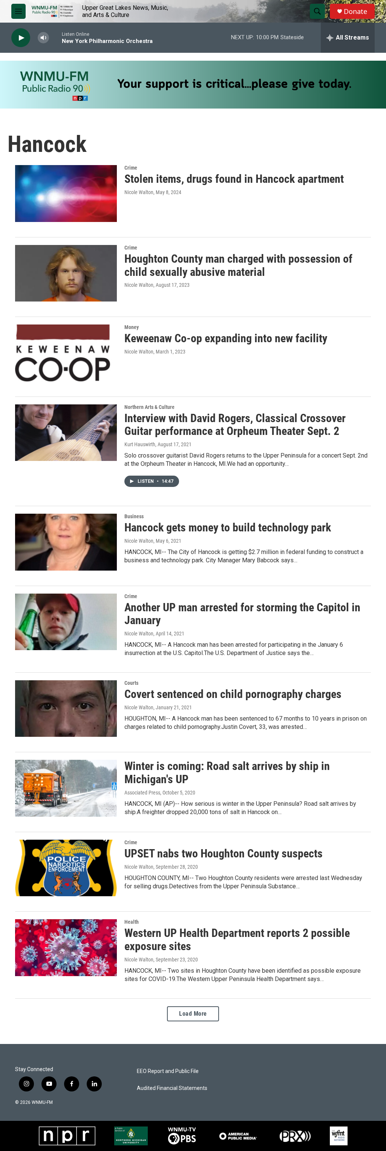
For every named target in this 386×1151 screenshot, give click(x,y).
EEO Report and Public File (168, 1071)
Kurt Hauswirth (139, 444)
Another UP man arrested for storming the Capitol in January (242, 614)
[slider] (55, 37)
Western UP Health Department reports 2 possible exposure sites (237, 939)
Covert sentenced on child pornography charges (233, 694)
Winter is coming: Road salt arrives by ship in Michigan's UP (227, 772)
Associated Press (142, 793)
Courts (131, 683)
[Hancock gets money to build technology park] (66, 542)
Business (134, 516)
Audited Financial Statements (172, 1088)
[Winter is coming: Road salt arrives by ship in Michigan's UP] (66, 788)
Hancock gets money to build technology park (227, 527)
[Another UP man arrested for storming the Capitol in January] (66, 622)
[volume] (43, 37)
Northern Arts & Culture (149, 407)
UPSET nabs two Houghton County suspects (223, 853)
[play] (21, 38)
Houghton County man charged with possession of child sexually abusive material (238, 265)
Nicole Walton (138, 192)
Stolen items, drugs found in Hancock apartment (234, 178)
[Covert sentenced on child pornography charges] (66, 708)
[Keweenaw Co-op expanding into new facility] (66, 352)
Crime (130, 168)
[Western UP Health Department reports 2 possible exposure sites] (66, 947)
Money (131, 327)
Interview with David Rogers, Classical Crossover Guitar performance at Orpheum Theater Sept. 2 (235, 425)
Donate (355, 11)
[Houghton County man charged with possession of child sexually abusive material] (66, 273)
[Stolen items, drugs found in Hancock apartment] (66, 193)
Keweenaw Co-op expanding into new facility (225, 338)
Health (131, 922)
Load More (193, 1013)
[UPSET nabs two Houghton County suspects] (66, 868)
